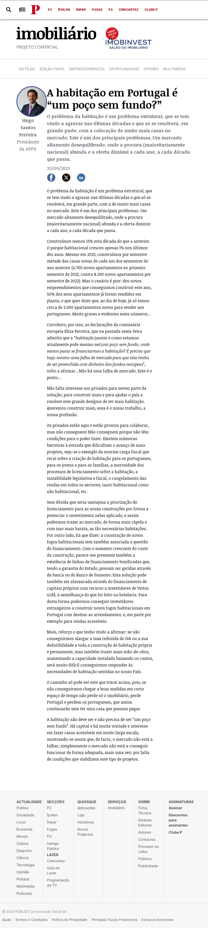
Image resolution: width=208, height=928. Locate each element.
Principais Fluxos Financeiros (114, 920)
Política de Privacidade (69, 920)
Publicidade (148, 866)
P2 (50, 9)
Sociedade (25, 815)
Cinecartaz (128, 9)
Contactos (146, 839)
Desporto (24, 850)
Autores (144, 832)
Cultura (22, 843)
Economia (24, 829)
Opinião (151, 68)
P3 (111, 9)
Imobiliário (116, 808)
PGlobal (22, 879)
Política (22, 808)
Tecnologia (25, 865)
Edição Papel (52, 68)
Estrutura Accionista (158, 920)
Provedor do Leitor (148, 849)
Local (20, 822)
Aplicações (86, 808)
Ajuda (6, 920)
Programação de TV (58, 882)
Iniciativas (85, 822)
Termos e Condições (31, 920)
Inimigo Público (53, 846)
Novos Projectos (85, 831)
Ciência (22, 858)
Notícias (27, 68)
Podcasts (24, 893)
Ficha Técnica (144, 810)
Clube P (151, 9)
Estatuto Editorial (145, 822)
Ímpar (81, 9)
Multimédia (174, 68)
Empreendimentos (87, 68)
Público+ (145, 859)
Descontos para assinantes (178, 820)
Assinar (175, 808)
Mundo (22, 836)
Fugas (97, 9)
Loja (80, 815)
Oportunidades (124, 68)
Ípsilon (64, 9)
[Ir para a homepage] (35, 10)
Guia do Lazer (53, 870)
